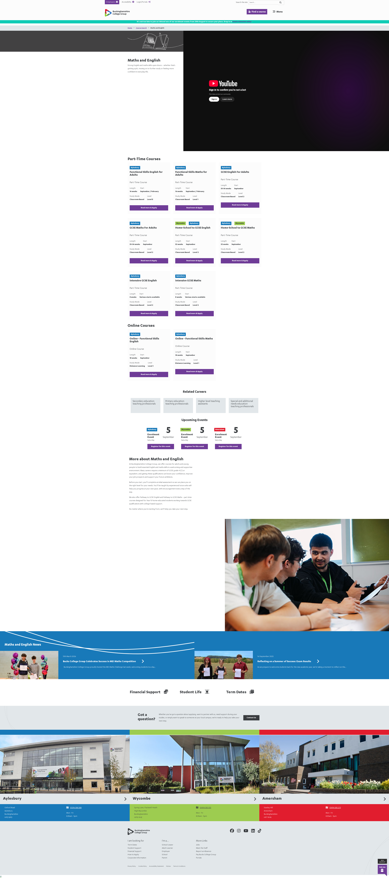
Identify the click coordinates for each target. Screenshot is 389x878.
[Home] (117, 13)
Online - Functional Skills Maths (194, 338)
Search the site (242, 2)
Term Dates (236, 692)
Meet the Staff (201, 848)
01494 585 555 (205, 808)
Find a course (259, 12)
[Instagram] (239, 831)
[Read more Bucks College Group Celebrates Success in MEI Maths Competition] (142, 662)
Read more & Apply (149, 208)
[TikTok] (259, 831)
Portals (199, 858)
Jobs (198, 845)
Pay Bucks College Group (206, 855)
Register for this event (160, 447)
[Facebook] (232, 831)
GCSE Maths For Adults (143, 228)
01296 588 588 (76, 808)
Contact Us (251, 718)
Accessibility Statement (156, 866)
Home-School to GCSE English (192, 228)
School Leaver (167, 845)
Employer (166, 851)
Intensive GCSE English (143, 280)
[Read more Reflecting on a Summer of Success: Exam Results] (318, 662)
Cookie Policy (142, 866)
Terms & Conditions (179, 866)
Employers (110, 2)
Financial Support (145, 692)
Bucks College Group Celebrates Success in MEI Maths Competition (99, 661)
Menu (279, 12)
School (164, 855)
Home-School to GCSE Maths (238, 228)
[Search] (281, 3)
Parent (164, 858)
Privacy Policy (132, 866)
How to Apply (133, 855)
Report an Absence (203, 851)
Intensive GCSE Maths (188, 280)
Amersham (272, 799)
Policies (168, 866)
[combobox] (263, 3)
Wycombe (142, 799)
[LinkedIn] (253, 831)
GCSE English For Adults (235, 172)
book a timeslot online (242, 22)
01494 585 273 (335, 808)
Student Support (134, 848)
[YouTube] (246, 831)
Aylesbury (12, 799)
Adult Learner (167, 848)
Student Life (191, 692)
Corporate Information (137, 858)
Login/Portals (142, 2)
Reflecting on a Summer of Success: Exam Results (284, 661)
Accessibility (126, 2)
